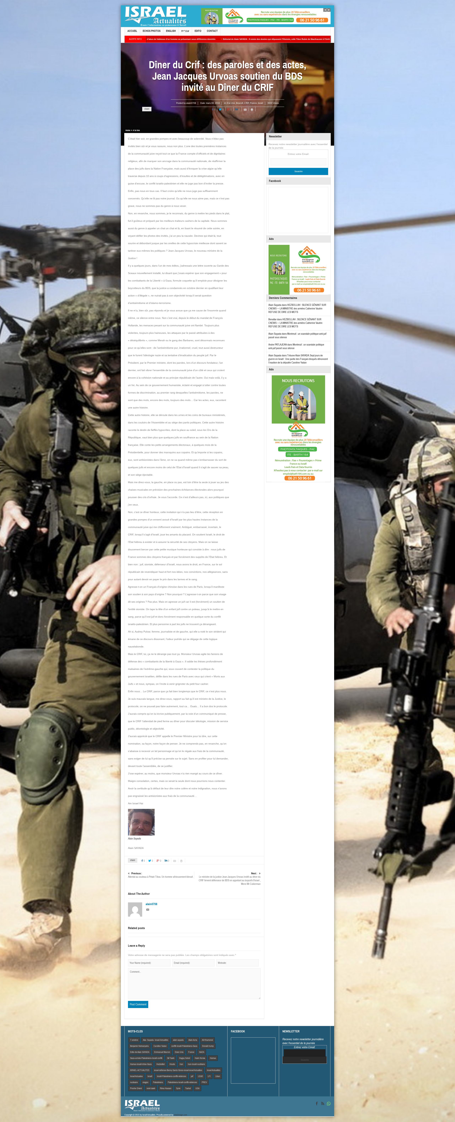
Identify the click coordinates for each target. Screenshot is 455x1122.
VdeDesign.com (180, 1114)
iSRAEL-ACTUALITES (139, 1070)
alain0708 (191, 103)
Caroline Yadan (160, 1046)
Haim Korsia (200, 1058)
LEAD (200, 1076)
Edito (198, 31)
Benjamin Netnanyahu (139, 1046)
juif (192, 1076)
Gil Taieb (170, 1058)
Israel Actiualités (213, 1070)
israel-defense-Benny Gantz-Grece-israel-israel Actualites (178, 1070)
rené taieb (151, 1088)
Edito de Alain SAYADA (139, 1052)
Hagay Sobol (184, 1058)
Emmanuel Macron (162, 1052)
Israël (260, 103)
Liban (217, 1076)
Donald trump (208, 1046)
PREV (204, 1082)
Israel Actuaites (136, 1076)
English (171, 31)
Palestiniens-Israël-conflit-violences (182, 1082)
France (253, 103)
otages (145, 1082)
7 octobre (134, 1040)
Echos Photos (151, 31)
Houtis (172, 1064)
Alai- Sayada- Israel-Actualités (155, 1040)
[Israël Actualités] (155, 16)
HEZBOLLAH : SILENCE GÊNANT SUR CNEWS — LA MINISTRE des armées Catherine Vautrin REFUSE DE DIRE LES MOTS (297, 308)
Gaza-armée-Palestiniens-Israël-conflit (146, 1058)
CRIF (246, 103)
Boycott (239, 103)
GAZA (201, 1052)
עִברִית (185, 31)
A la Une (231, 103)
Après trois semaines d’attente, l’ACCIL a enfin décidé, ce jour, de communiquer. (260, 39)
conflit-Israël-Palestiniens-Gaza (184, 1046)
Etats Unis (179, 1052)
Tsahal (188, 1088)
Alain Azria (192, 1040)
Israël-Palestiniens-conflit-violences (171, 1076)
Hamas (213, 1058)
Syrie (178, 1088)
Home (127, 130)
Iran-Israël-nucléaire (196, 1064)
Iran (181, 1064)
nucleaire (134, 1082)
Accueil (132, 31)
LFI (209, 1076)
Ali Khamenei (207, 1040)
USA (197, 1088)
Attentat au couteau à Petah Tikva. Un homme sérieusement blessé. (160, 875)
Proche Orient (136, 1088)
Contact (212, 31)
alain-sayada (178, 1040)
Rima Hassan (165, 1088)
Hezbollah (160, 1064)
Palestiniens (158, 1082)
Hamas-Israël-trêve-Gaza (141, 1064)
